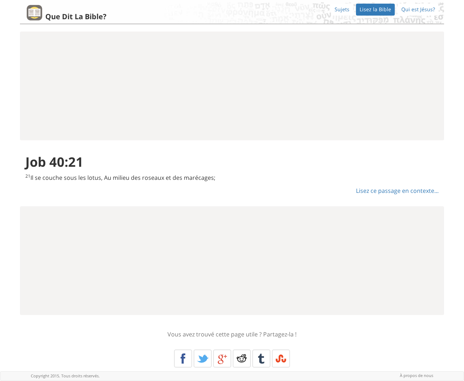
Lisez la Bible (375, 9)
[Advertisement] (232, 86)
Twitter (203, 358)
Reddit (242, 358)
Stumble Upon (281, 358)
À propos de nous (416, 375)
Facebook (183, 358)
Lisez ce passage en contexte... (397, 191)
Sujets (342, 9)
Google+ (222, 358)
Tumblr (261, 358)
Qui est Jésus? (418, 9)
